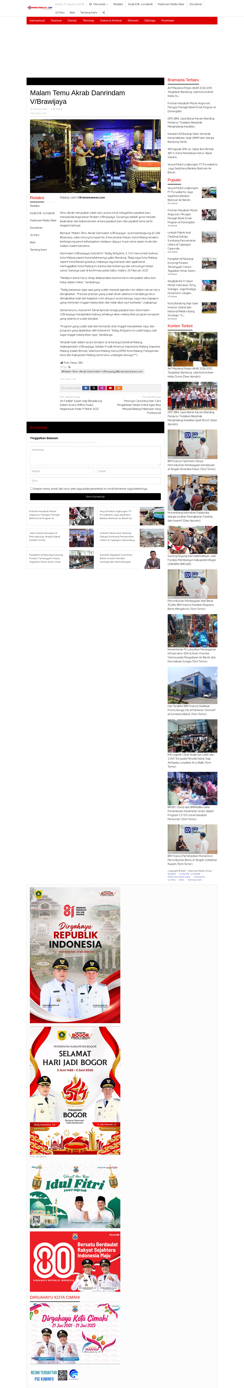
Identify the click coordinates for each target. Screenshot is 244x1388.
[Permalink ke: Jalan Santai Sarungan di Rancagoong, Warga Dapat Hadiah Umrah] (81, 537)
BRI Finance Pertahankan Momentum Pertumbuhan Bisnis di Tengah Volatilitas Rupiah (192, 860)
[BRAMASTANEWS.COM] (40, 7)
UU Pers (34, 235)
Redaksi (35, 205)
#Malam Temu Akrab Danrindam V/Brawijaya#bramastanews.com (102, 371)
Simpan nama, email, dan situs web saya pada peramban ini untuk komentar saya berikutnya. (90, 488)
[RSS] (118, 388)
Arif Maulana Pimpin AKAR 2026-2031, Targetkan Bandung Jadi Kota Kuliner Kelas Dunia (190, 372)
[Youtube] (110, 388)
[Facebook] (85, 388)
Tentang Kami (38, 249)
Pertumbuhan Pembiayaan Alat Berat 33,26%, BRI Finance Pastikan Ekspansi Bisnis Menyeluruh (191, 604)
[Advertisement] (122, 49)
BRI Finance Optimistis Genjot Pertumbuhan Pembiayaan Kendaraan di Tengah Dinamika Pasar (191, 465)
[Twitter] (94, 388)
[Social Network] (104, 12)
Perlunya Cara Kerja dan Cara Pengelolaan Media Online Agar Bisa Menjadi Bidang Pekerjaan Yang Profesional (139, 405)
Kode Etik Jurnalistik (42, 213)
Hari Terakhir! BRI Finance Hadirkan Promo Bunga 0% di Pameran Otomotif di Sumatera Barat (191, 710)
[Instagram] (102, 388)
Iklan (33, 242)
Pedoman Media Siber (43, 220)
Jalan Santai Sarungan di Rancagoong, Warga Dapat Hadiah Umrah (44, 537)
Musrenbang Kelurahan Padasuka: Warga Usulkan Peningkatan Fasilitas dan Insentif (190, 516)
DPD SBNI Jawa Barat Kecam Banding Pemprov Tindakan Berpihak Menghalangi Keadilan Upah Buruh (191, 416)
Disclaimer (36, 227)
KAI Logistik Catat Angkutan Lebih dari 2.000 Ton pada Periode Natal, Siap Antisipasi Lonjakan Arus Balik (191, 758)
